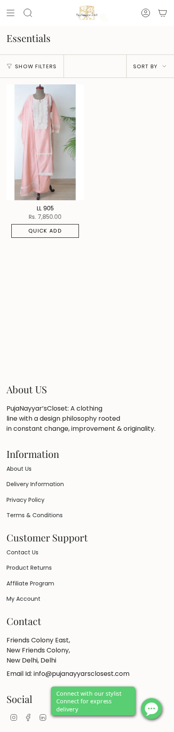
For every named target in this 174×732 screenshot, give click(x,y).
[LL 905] (45, 142)
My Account (23, 599)
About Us (19, 469)
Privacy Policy (25, 500)
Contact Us (22, 552)
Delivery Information (35, 484)
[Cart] (162, 13)
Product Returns (29, 568)
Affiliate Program (30, 583)
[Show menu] (10, 13)
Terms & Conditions (34, 515)
